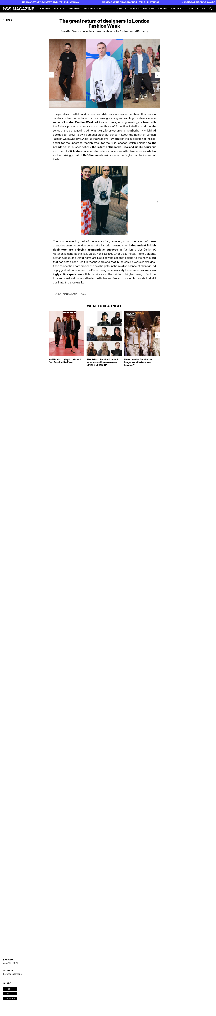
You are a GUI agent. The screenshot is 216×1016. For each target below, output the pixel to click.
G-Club (134, 9)
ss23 (83, 294)
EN (203, 9)
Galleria (148, 9)
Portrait (75, 9)
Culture (59, 9)
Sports (122, 9)
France (162, 9)
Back (9, 20)
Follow (194, 9)
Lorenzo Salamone (12, 974)
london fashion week (66, 294)
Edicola (176, 9)
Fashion (45, 9)
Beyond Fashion (94, 9)
